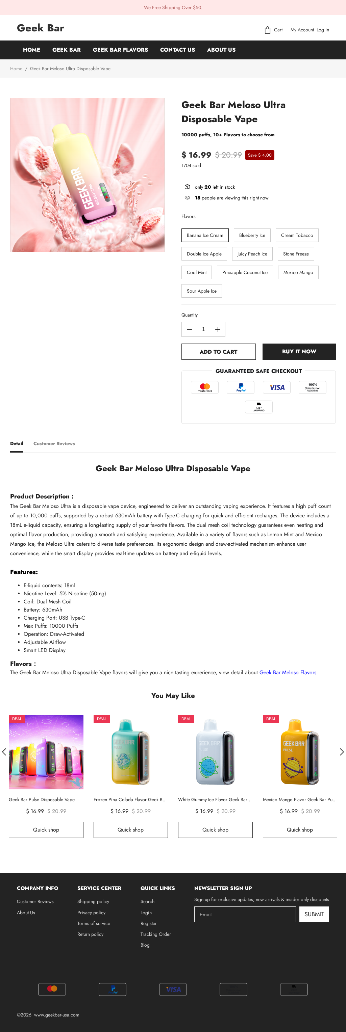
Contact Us (177, 50)
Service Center (99, 888)
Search (147, 901)
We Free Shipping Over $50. (173, 7)
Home (31, 50)
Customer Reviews (35, 901)
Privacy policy (91, 912)
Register (149, 923)
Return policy (90, 934)
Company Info (37, 888)
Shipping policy (93, 901)
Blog (145, 945)
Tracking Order (156, 934)
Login (146, 912)
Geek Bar (66, 50)
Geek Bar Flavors (120, 50)
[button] (4, 752)
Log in (323, 29)
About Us (221, 50)
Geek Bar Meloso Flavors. (289, 672)
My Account (302, 29)
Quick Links (158, 888)
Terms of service (93, 923)
